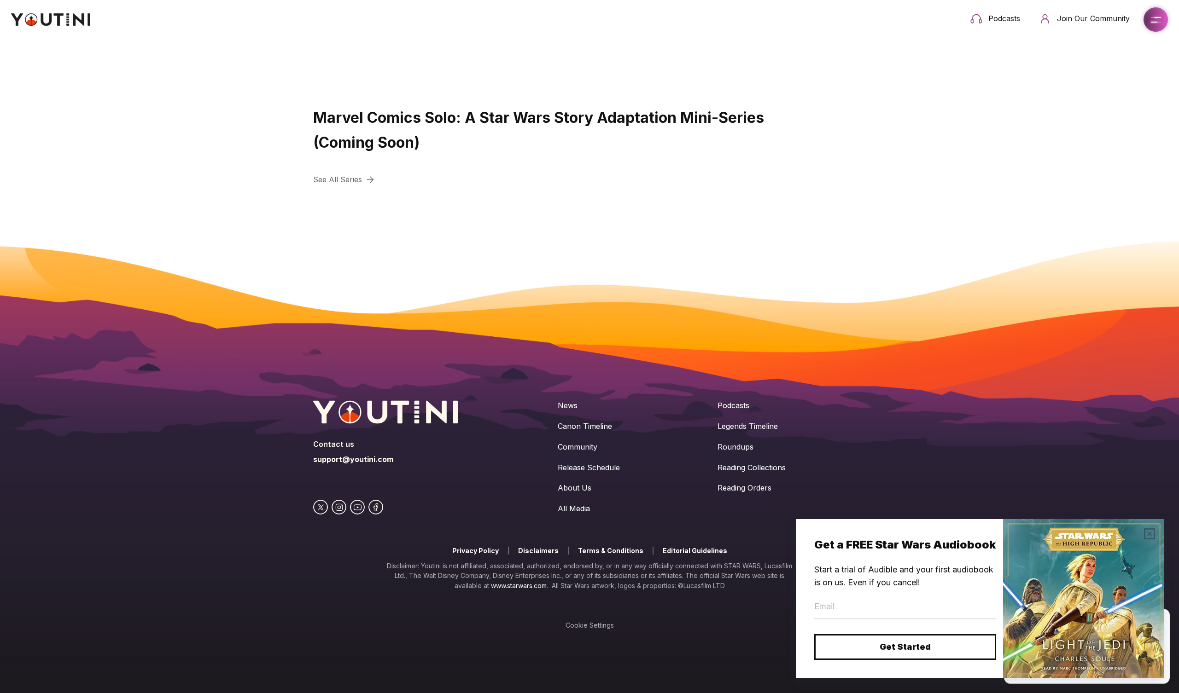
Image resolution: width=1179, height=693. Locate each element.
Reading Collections (752, 467)
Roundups (735, 446)
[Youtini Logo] (50, 19)
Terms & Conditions (610, 550)
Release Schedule (589, 467)
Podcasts (733, 405)
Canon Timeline (585, 426)
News (568, 405)
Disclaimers (538, 550)
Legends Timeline (748, 426)
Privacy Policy (475, 550)
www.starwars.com (519, 585)
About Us (574, 487)
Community (577, 446)
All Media (574, 508)
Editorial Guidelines (695, 550)
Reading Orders (744, 487)
